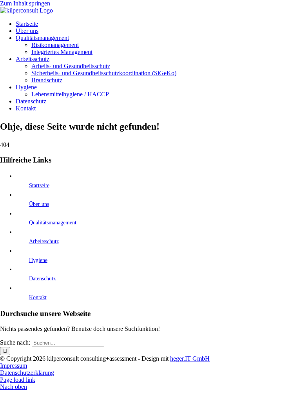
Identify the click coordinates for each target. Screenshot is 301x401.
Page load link (17, 379)
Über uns (39, 204)
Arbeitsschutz (44, 241)
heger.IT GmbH (190, 358)
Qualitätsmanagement (52, 223)
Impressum (13, 365)
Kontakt (38, 297)
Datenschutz (42, 279)
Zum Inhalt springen (25, 3)
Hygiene (38, 260)
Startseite (39, 185)
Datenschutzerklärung (27, 372)
